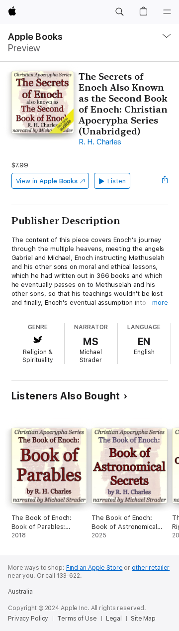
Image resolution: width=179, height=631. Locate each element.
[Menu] (167, 12)
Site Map (143, 618)
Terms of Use (77, 618)
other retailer (151, 567)
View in (47, 181)
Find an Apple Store (94, 567)
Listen (116, 181)
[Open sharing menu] (164, 180)
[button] (119, 12)
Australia (20, 591)
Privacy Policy (28, 618)
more (160, 302)
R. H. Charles (100, 141)
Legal (114, 618)
